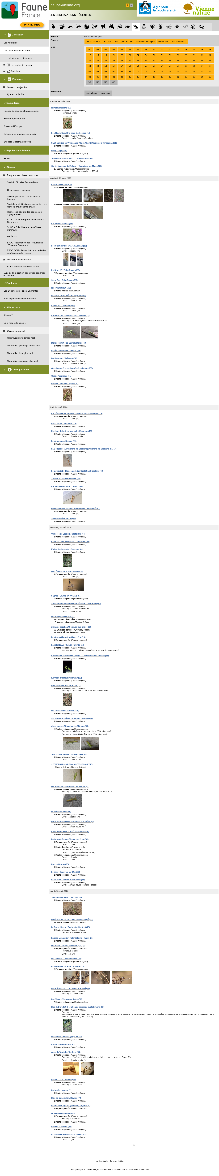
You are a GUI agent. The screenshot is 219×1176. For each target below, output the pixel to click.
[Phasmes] (185, 27)
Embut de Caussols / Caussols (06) (67, 549)
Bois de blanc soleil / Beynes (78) (66, 1098)
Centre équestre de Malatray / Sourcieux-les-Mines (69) (76, 166)
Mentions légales (102, 1161)
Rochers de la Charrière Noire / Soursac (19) (71, 431)
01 (89, 49)
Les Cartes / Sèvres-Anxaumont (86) (68, 880)
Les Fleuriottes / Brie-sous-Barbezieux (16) (70, 133)
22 (122, 55)
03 (106, 49)
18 (98, 55)
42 (170, 60)
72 (154, 71)
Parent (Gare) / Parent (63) (63, 1044)
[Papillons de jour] (103, 27)
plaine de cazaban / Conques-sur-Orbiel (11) (71, 627)
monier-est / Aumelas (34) (63, 305)
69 (130, 71)
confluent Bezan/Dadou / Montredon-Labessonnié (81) (75, 508)
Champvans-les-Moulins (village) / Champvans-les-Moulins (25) (80, 656)
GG (89, 82)
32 (89, 60)
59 (178, 66)
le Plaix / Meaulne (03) (61, 108)
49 (98, 66)
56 (154, 66)
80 (89, 77)
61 (194, 66)
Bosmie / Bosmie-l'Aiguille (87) (65, 384)
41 (162, 60)
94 (202, 77)
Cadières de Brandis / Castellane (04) (68, 534)
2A (186, 55)
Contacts (113, 1161)
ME (105, 82)
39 (146, 60)
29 (178, 55)
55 (146, 66)
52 (122, 66)
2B (194, 55)
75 (178, 71)
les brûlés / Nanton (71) (61, 1090)
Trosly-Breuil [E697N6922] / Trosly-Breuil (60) (72, 158)
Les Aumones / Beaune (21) (63, 441)
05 (122, 49)
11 (170, 49)
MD (97, 82)
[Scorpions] (202, 27)
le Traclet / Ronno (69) (61, 812)
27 (162, 55)
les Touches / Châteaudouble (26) (66, 959)
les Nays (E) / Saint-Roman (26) (65, 270)
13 (186, 49)
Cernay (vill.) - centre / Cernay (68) (67, 486)
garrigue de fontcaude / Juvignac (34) (68, 966)
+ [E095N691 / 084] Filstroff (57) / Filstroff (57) (72, 764)
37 (130, 60)
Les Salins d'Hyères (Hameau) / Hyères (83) (71, 1106)
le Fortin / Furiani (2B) (61, 288)
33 (98, 60)
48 (89, 66)
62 (202, 66)
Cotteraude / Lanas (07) (62, 224)
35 (114, 60)
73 (162, 71)
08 (146, 49)
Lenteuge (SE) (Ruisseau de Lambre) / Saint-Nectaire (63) (77, 471)
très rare (107, 41)
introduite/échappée (145, 41)
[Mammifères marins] (70, 27)
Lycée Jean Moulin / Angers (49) (65, 351)
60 (186, 66)
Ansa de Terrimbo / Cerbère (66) (65, 1052)
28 (170, 55)
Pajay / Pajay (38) (59, 151)
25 (146, 55)
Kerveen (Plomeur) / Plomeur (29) (66, 678)
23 (130, 55)
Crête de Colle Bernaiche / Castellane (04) (70, 541)
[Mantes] (136, 27)
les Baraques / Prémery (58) (64, 358)
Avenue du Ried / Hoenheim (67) (65, 479)
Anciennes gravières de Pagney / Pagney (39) (72, 718)
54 (138, 66)
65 (98, 71)
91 (178, 77)
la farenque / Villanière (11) (63, 616)
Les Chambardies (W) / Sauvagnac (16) (69, 246)
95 (210, 77)
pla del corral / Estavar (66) (63, 1079)
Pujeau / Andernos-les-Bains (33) (66, 685)
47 (210, 60)
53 (130, 66)
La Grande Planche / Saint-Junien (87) (68, 1134)
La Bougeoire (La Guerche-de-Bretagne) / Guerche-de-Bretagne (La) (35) (84, 449)
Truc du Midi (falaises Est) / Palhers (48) (69, 754)
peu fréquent (127, 41)
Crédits (120, 1161)
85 (130, 77)
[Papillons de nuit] (111, 27)
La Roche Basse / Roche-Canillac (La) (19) (70, 927)
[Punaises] (152, 27)
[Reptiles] (78, 27)
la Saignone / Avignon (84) (63, 1113)
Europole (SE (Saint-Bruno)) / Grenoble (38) (70, 315)
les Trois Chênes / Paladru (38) (65, 711)
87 (146, 77)
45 (194, 60)
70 (138, 71)
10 (162, 49)
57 (162, 66)
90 (170, 77)
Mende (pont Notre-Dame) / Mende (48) (68, 343)
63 (210, 66)
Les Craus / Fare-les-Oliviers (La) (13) (68, 637)
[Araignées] (193, 27)
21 (114, 55)
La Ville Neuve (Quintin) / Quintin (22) (67, 645)
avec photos (91, 93)
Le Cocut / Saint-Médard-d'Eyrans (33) (68, 295)
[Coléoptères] (160, 27)
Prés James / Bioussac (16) (63, 423)
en (131, 5)
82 (106, 77)
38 (138, 60)
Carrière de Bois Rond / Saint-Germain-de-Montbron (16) (76, 413)
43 (178, 60)
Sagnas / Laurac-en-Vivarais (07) (66, 596)
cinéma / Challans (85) (61, 1127)
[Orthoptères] (119, 27)
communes (163, 41)
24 (138, 55)
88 (154, 77)
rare (116, 41)
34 (106, 60)
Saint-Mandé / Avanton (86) (63, 518)
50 (106, 66)
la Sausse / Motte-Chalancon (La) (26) (68, 946)
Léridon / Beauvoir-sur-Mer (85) (65, 872)
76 (186, 71)
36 (122, 60)
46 (202, 60)
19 (106, 55)
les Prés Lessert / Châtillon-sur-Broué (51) (70, 988)
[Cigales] (144, 27)
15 (202, 49)
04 (114, 49)
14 (194, 49)
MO (113, 82)
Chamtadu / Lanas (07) (61, 184)
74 (170, 71)
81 (98, 77)
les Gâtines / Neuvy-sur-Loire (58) (66, 999)
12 (178, 49)
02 (98, 49)
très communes (179, 41)
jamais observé (93, 41)
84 (122, 77)
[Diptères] (177, 27)
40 (154, 60)
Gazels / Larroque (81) (61, 376)
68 (122, 71)
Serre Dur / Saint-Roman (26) (64, 280)
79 (210, 71)
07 (138, 49)
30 (202, 55)
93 (194, 77)
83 (114, 77)
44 (186, 60)
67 (114, 71)
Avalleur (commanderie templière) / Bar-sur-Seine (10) (76, 603)
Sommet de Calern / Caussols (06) (66, 897)
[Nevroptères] (169, 27)
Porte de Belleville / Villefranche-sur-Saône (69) (72, 822)
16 (210, 49)
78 (202, 71)
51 (114, 66)
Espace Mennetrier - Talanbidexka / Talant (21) (72, 938)
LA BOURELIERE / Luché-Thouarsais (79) (70, 831)
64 (89, 71)
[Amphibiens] (87, 27)
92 (186, 77)
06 (130, 49)
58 (170, 66)
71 (146, 71)
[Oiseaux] (54, 27)
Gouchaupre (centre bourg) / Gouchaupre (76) (72, 368)
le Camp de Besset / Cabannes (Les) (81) (69, 839)
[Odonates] (95, 27)
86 (138, 77)
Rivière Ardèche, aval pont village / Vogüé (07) (72, 919)
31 (210, 55)
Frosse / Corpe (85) (60, 864)
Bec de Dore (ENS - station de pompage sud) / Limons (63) (77, 1007)
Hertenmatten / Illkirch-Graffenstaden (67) (70, 786)
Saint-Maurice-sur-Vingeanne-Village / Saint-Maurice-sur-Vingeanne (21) (84, 143)
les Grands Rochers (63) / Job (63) (66, 1037)
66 (106, 71)
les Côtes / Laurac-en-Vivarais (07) (67, 571)
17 (89, 55)
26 (154, 55)
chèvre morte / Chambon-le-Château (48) (69, 726)
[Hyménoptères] (128, 27)
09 (154, 49)
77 (194, 71)
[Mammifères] (62, 27)
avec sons (105, 93)
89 (162, 77)
